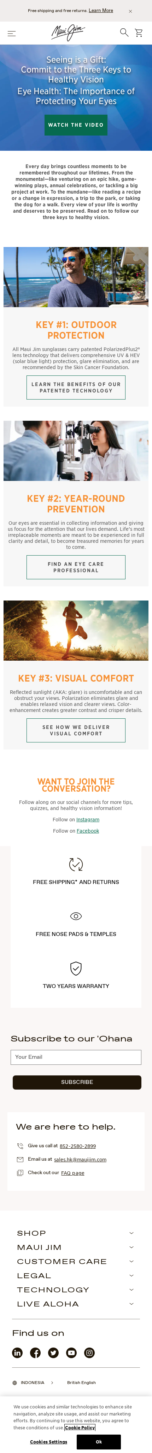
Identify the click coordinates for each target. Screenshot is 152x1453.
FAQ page (72, 1173)
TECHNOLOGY (53, 1290)
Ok (99, 1442)
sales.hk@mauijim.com (80, 1159)
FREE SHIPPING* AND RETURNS (76, 882)
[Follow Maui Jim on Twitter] (53, 1356)
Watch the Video (76, 125)
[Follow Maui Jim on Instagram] (89, 1356)
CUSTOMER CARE (62, 1262)
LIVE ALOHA (48, 1304)
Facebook (88, 830)
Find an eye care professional (76, 567)
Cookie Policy (80, 1428)
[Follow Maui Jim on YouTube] (71, 1356)
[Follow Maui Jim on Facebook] (35, 1356)
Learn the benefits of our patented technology (76, 387)
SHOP (31, 1233)
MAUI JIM (39, 1248)
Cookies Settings (48, 1442)
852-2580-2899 (77, 1146)
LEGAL (34, 1276)
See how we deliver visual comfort (76, 730)
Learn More (101, 11)
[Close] (130, 11)
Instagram (87, 819)
